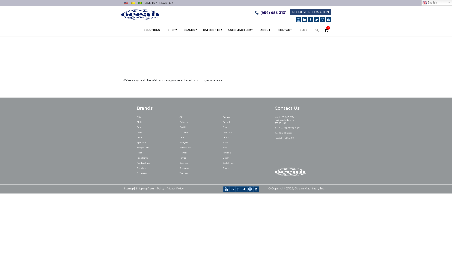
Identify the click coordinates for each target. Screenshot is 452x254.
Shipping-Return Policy (150, 188)
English (432, 2)
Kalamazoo (185, 147)
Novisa (183, 157)
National (227, 152)
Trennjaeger (143, 173)
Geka (139, 137)
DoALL (183, 127)
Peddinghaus (143, 163)
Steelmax (184, 168)
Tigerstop (184, 173)
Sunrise (226, 168)
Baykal (226, 122)
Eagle (139, 132)
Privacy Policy (175, 188)
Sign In (150, 2)
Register (166, 2)
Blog (304, 30)
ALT (181, 117)
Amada (226, 117)
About (265, 30)
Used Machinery (240, 30)
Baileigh (184, 122)
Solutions (152, 30)
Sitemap (128, 188)
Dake (225, 127)
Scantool (184, 163)
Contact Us (287, 108)
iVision (226, 142)
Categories (212, 30)
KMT (225, 147)
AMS (139, 122)
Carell (139, 127)
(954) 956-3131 (273, 13)
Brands (189, 30)
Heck (182, 137)
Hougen (184, 142)
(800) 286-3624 (292, 128)
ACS (139, 117)
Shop (172, 30)
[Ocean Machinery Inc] (140, 14)
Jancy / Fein (143, 147)
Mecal (139, 152)
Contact (285, 30)
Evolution (228, 132)
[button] (317, 31)
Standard (141, 168)
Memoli (183, 152)
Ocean (226, 157)
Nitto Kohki (142, 157)
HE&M (226, 137)
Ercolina (184, 132)
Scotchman (228, 163)
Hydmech (142, 142)
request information (310, 12)
